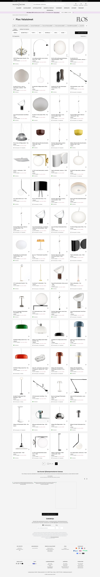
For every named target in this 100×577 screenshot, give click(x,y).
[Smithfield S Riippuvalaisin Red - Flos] (21, 361)
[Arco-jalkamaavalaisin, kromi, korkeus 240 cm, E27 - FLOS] (40, 52)
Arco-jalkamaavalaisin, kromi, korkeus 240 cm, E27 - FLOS (40, 59)
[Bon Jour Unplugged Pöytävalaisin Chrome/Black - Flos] (21, 305)
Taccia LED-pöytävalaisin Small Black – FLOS (21, 115)
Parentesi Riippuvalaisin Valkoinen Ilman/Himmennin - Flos (20, 227)
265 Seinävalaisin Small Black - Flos (39, 396)
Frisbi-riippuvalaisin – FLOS (18, 452)
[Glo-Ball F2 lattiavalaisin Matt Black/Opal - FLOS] (21, 390)
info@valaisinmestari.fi (19, 549)
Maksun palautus (50, 550)
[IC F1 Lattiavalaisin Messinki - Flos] (21, 277)
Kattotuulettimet (37, 8)
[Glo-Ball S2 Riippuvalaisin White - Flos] (79, 220)
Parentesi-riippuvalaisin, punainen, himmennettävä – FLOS (58, 199)
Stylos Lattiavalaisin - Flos (75, 283)
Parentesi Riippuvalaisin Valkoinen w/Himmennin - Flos (77, 115)
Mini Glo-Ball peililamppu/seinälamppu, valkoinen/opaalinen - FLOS (59, 59)
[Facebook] (16, 563)
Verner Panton (80, 564)
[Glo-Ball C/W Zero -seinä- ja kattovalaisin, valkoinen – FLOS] (21, 80)
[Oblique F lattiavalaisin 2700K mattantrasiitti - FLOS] (59, 446)
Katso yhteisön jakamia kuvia (49, 514)
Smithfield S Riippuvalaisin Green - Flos (21, 339)
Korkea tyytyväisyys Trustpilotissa (22, 0)
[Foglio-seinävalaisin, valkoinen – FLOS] (59, 164)
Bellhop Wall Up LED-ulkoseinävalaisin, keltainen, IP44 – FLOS (78, 143)
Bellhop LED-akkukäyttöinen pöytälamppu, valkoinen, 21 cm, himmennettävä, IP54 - (76, 368)
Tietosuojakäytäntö (50, 566)
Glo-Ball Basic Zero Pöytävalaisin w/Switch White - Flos (20, 255)
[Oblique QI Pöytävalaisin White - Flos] (21, 418)
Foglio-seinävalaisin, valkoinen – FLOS (59, 170)
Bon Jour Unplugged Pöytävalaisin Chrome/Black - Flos (20, 312)
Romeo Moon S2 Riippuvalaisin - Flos (20, 143)
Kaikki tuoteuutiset (80, 567)
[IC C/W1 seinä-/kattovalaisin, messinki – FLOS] (40, 164)
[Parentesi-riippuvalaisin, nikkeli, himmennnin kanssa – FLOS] (59, 248)
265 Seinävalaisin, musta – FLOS (76, 86)
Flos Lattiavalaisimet (47, 25)
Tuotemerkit (21, 14)
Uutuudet (74, 8)
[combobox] (49, 4)
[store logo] (18, 4)
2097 (14, 25)
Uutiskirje (65, 548)
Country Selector (50, 567)
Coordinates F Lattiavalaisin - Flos (39, 283)
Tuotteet (15, 29)
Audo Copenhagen (80, 563)
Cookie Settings (65, 564)
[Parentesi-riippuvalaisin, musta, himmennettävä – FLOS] (59, 108)
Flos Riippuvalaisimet (72, 25)
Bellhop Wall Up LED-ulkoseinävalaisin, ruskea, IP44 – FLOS (40, 143)
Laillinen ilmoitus (50, 564)
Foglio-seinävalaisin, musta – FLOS (77, 254)
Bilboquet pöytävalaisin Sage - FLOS (39, 424)
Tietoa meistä (50, 563)
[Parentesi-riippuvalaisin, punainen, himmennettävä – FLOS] (59, 192)
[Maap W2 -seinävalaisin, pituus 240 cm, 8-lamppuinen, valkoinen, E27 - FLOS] (40, 361)
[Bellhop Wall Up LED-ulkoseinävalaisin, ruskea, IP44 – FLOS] (40, 136)
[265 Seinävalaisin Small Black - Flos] (40, 390)
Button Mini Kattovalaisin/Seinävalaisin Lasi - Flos (78, 199)
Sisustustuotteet (80, 566)
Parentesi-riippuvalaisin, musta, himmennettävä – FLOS (57, 115)
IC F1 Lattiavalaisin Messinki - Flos (20, 283)
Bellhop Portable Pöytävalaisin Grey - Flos (78, 425)
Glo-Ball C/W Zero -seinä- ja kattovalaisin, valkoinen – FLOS (19, 87)
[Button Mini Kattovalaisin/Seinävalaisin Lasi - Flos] (79, 192)
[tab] (15, 32)
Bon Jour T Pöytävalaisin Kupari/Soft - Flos (40, 255)
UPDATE (66, 12)
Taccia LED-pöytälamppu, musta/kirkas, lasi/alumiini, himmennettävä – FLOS (40, 227)
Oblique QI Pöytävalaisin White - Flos (21, 424)
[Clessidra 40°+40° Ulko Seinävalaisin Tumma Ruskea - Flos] (59, 80)
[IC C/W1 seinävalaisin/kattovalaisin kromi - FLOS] (40, 446)
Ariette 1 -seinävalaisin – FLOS (19, 170)
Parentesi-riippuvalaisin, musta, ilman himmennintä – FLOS (59, 312)
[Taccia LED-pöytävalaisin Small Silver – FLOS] (79, 305)
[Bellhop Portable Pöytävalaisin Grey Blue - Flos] (79, 333)
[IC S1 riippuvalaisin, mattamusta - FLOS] (79, 446)
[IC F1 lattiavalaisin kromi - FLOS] (40, 305)
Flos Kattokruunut (35, 25)
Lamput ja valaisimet (15, 14)
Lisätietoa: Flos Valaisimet (24, 29)
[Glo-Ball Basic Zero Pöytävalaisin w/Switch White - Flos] (21, 248)
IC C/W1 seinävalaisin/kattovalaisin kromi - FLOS (39, 453)
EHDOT (50, 565)
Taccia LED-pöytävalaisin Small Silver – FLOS (78, 312)
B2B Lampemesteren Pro (65, 566)
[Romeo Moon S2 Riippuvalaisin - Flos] (21, 136)
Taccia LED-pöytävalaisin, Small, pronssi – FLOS (59, 284)
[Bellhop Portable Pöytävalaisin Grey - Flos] (79, 418)
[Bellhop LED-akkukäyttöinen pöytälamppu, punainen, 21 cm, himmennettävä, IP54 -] (59, 361)
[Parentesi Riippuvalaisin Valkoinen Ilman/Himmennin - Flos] (21, 220)
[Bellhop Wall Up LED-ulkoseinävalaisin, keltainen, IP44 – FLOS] (79, 136)
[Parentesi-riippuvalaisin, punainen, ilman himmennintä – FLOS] (59, 136)
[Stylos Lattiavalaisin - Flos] (79, 277)
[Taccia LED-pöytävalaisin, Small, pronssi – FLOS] (59, 277)
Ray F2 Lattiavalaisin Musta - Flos (39, 198)
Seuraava (86, 26)
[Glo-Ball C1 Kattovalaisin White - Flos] (40, 108)
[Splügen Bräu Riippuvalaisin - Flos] (59, 418)
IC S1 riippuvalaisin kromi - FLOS (20, 198)
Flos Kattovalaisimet (23, 25)
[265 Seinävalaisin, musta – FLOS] (79, 80)
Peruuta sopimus (50, 551)
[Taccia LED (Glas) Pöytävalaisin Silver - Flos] (59, 220)
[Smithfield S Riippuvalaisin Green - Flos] (21, 333)
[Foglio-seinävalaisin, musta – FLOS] (79, 248)
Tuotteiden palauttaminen (50, 549)
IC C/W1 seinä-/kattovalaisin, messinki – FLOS (40, 171)
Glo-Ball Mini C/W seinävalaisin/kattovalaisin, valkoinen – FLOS (78, 59)
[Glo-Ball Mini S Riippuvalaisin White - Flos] (40, 80)
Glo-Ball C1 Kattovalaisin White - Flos (40, 114)
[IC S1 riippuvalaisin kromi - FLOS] (21, 192)
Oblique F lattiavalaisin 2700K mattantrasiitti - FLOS (57, 453)
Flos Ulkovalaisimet (60, 25)
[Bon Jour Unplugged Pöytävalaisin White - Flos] (59, 390)
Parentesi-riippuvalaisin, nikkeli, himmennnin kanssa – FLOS (57, 255)
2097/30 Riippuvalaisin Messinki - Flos (21, 58)
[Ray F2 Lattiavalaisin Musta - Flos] (40, 192)
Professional (50, 10)
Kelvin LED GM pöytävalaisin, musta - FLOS (78, 397)
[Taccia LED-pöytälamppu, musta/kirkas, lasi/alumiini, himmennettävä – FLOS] (40, 220)
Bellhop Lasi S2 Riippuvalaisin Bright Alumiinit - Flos (39, 340)
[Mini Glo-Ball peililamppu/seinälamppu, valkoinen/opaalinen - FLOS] (59, 52)
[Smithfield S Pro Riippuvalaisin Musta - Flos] (59, 333)
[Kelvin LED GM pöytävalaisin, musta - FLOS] (79, 390)
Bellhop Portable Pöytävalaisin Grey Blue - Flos (77, 340)
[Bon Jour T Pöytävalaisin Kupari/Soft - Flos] (40, 248)
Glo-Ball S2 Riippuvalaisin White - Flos (78, 226)
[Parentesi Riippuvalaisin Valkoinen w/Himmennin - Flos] (79, 108)
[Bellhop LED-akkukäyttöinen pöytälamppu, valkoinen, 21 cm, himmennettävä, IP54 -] (79, 361)
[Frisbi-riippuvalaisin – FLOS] (21, 446)
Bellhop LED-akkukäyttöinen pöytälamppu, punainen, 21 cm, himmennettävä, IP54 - (57, 368)
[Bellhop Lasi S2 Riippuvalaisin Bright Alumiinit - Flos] (40, 333)
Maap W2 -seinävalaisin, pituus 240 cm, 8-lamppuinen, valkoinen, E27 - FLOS (40, 368)
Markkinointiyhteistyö (65, 567)
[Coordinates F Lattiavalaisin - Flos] (40, 277)
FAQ (19, 550)
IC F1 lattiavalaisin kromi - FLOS (38, 311)
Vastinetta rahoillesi (80, 565)
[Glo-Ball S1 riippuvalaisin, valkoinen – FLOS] (79, 164)
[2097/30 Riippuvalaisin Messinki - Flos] (21, 52)
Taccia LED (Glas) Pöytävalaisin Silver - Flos (59, 227)
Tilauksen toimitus (50, 548)
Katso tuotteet (56, 12)
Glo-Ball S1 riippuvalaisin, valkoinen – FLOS (78, 171)
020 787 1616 (20, 548)
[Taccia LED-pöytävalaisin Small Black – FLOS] (21, 108)
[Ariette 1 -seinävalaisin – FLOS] (21, 164)
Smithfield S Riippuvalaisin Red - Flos (20, 367)
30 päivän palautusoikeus (65, 549)
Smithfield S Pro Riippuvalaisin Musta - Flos (59, 340)
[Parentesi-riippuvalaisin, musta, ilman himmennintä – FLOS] (59, 305)
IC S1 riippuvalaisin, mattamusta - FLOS (78, 452)
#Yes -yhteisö (65, 563)
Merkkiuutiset (65, 565)
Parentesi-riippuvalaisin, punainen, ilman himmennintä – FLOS (58, 143)
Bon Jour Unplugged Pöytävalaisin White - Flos (58, 397)
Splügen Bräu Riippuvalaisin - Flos (58, 424)
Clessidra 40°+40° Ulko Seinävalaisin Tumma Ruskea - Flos (58, 87)
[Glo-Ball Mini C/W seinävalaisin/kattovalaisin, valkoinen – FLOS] (79, 52)
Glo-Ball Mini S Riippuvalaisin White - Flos (40, 87)
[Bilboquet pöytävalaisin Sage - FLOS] (40, 418)
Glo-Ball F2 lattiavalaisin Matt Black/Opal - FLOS (19, 397)
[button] (29, 55)
